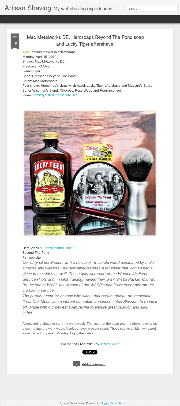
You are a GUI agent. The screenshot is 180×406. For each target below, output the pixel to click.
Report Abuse (118, 403)
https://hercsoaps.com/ (57, 247)
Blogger (105, 403)
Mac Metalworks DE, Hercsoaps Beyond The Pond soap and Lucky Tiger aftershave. (85, 40)
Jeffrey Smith (109, 344)
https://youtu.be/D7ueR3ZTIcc (55, 95)
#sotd (26, 51)
